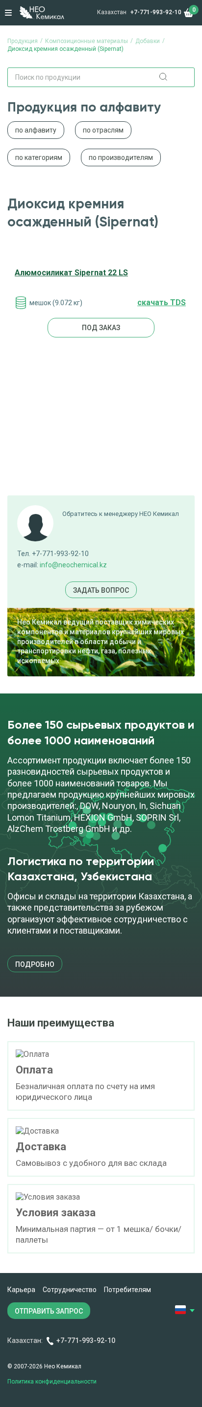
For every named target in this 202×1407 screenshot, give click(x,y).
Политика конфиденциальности (52, 1381)
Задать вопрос (101, 590)
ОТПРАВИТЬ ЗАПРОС (49, 1311)
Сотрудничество (70, 1290)
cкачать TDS (161, 302)
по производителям (121, 157)
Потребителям (127, 1290)
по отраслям (103, 130)
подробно (34, 964)
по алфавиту (35, 130)
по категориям (38, 157)
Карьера (21, 1290)
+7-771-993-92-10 (155, 12)
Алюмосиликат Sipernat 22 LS (71, 272)
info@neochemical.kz (73, 565)
